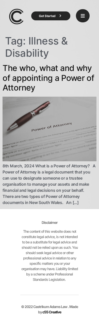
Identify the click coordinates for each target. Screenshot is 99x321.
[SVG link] (16, 16)
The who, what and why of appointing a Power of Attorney (48, 78)
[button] (83, 15)
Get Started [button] (47, 16)
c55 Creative (51, 312)
